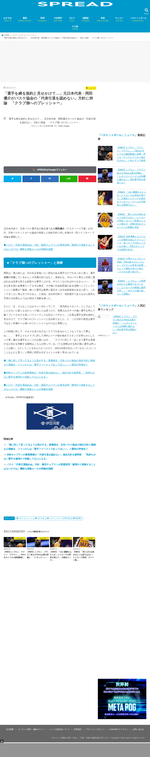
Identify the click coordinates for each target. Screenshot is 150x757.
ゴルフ (72, 19)
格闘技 (85, 19)
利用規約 (78, 729)
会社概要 (10, 729)
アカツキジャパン (25, 518)
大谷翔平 (58, 19)
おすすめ (8, 19)
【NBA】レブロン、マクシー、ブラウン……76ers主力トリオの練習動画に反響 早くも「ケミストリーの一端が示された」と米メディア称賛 (131, 154)
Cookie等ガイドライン (118, 729)
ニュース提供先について (59, 729)
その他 (75, 27)
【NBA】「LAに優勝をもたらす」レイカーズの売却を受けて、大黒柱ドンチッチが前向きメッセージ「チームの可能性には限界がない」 (131, 198)
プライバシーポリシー (95, 729)
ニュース (10, 518)
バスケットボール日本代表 (59, 518)
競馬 (24, 19)
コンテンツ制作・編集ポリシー (31, 729)
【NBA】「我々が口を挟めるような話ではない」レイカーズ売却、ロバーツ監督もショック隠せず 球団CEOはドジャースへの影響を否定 (131, 221)
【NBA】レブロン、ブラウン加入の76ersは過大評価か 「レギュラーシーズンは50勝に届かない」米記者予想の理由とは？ (131, 176)
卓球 (103, 19)
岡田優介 (78, 518)
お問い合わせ (138, 729)
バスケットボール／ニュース (117, 135)
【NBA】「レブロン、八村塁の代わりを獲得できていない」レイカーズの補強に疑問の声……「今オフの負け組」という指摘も (131, 287)
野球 (42, 19)
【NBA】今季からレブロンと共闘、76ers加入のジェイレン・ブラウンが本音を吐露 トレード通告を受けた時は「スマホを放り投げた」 (131, 265)
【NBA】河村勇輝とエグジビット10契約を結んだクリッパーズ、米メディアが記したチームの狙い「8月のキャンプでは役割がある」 (131, 243)
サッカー (119, 19)
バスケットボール (138, 19)
